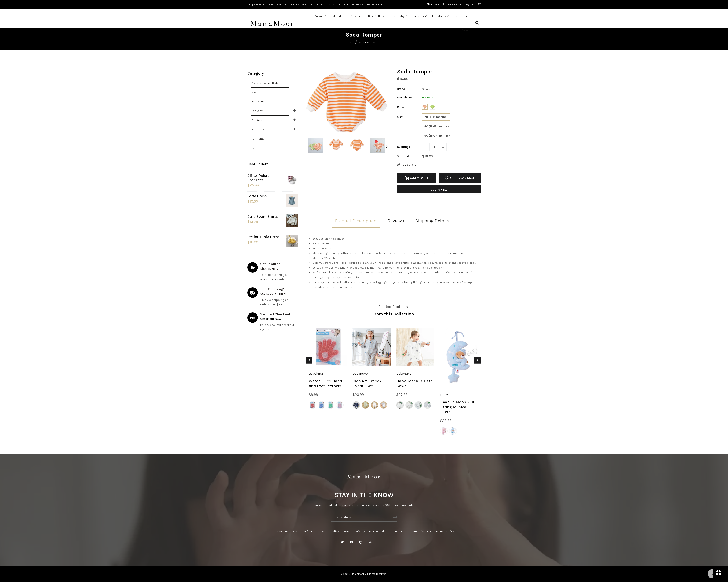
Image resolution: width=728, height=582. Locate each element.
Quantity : (403, 147)
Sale (254, 148)
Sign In (438, 4)
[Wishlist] (478, 4)
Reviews (396, 220)
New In (255, 92)
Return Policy (330, 531)
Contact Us (398, 531)
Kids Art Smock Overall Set (367, 384)
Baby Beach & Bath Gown (414, 384)
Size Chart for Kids (305, 531)
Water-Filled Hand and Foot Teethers (325, 384)
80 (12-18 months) (436, 126)
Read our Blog (378, 531)
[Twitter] (342, 542)
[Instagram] (370, 542)
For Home (257, 138)
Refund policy (445, 531)
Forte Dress (257, 196)
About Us (282, 531)
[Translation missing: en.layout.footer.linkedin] (379, 542)
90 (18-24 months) (437, 135)
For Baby (257, 110)
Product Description (355, 220)
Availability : (405, 97)
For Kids (256, 120)
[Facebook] (351, 542)
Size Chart (409, 164)
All (351, 42)
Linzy (444, 394)
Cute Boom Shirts (262, 216)
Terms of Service (421, 531)
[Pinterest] (361, 542)
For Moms (258, 129)
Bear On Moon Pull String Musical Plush (457, 407)
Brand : (401, 89)
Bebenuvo (360, 373)
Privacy (360, 531)
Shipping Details (432, 220)
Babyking (316, 373)
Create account (454, 4)
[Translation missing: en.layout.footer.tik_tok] (388, 542)
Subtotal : (403, 156)
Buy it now (438, 190)
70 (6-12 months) (436, 117)
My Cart (470, 4)
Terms (347, 531)
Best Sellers (259, 101)
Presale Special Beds (264, 83)
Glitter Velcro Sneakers (258, 177)
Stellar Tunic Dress (263, 237)
